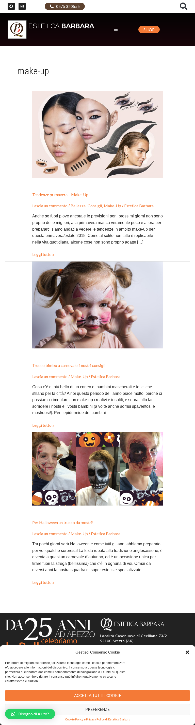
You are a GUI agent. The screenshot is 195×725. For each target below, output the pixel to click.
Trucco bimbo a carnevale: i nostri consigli (68, 365)
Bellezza (78, 205)
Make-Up (112, 205)
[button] (187, 652)
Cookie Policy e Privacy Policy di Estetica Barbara (97, 719)
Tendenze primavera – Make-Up (60, 194)
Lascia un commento (50, 205)
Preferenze (97, 709)
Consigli (95, 205)
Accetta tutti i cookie (97, 695)
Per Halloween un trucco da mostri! (62, 522)
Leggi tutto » (43, 254)
